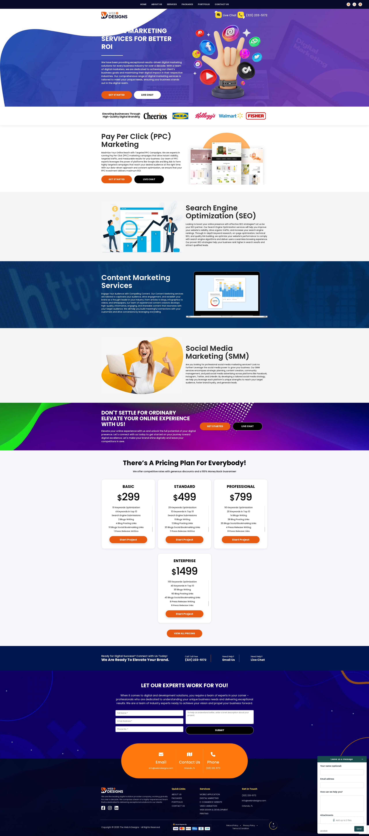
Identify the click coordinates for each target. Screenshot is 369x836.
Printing (204, 813)
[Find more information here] (342, 795)
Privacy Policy (249, 825)
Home (143, 4)
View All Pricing (184, 633)
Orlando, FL (189, 765)
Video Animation (208, 805)
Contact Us (222, 4)
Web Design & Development (214, 809)
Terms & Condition (240, 828)
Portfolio (204, 4)
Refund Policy (232, 825)
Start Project (128, 539)
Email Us (228, 660)
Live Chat (229, 15)
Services (172, 4)
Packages (187, 4)
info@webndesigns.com (161, 765)
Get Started (117, 95)
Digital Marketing (209, 798)
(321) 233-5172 (256, 15)
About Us (156, 4)
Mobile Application (210, 794)
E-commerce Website (211, 802)
